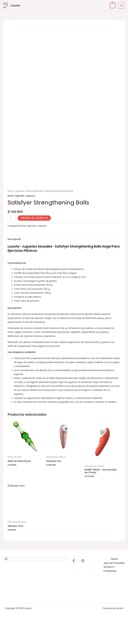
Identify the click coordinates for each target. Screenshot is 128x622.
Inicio (10, 191)
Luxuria (15, 5)
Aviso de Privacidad (114, 563)
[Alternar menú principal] (121, 5)
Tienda (114, 559)
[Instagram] (82, 560)
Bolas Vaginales (34, 191)
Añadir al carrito (34, 217)
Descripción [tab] (14, 239)
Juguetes (19, 191)
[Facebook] (73, 560)
